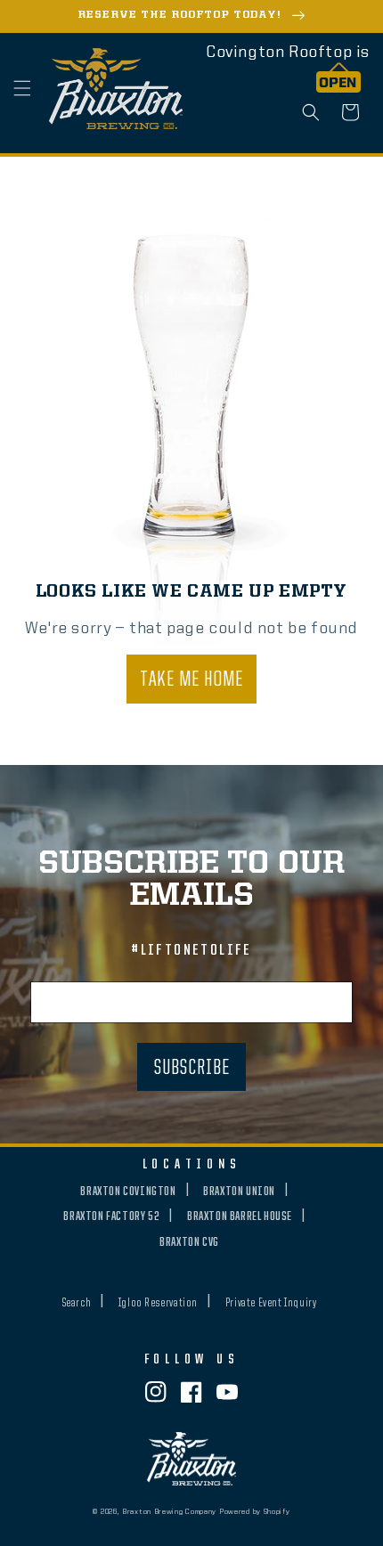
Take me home (191, 680)
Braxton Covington (127, 1191)
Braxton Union (239, 1191)
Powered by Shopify (254, 1512)
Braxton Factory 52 (111, 1216)
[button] (22, 88)
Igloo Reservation (158, 1303)
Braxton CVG (189, 1242)
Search (77, 1303)
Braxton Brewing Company (169, 1512)
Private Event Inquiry (271, 1303)
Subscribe (192, 1068)
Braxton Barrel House (239, 1216)
